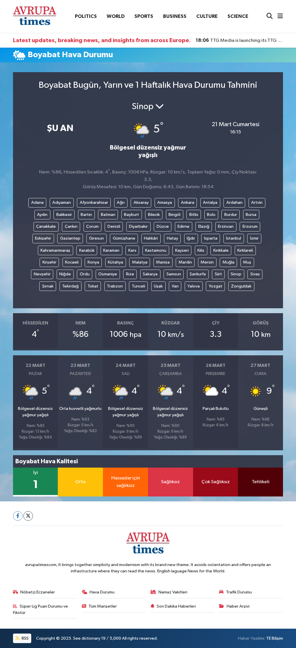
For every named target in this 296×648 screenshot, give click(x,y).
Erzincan (226, 226)
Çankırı (71, 226)
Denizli (114, 226)
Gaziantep (70, 238)
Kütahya (115, 262)
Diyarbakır (138, 226)
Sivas (255, 274)
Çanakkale (46, 226)
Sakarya (150, 274)
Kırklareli (245, 250)
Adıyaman (61, 202)
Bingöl (174, 214)
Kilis (200, 250)
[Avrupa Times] (34, 16)
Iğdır (191, 238)
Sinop (236, 274)
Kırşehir (49, 262)
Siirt (218, 274)
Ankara (187, 202)
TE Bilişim (274, 638)
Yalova (193, 286)
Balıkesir (64, 214)
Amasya (164, 202)
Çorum (92, 226)
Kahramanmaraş (55, 250)
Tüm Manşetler (102, 606)
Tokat (93, 286)
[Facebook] (18, 516)
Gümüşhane (124, 238)
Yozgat (215, 286)
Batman (108, 214)
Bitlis (193, 214)
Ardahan (234, 202)
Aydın (42, 214)
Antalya (210, 202)
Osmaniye (107, 274)
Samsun (173, 274)
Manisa (163, 262)
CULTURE (207, 16)
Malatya (139, 262)
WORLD (116, 16)
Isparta (210, 238)
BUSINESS (174, 16)
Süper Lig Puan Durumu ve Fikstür (40, 609)
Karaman (111, 250)
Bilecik (154, 214)
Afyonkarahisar (94, 202)
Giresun (96, 238)
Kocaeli (72, 262)
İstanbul (233, 238)
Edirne (183, 226)
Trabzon (115, 286)
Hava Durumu (102, 592)
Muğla (228, 262)
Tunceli (138, 286)
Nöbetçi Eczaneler (37, 592)
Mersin (207, 262)
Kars (132, 250)
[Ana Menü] (278, 16)
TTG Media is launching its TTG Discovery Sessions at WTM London (239, 40)
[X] (28, 516)
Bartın (86, 214)
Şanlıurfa (198, 274)
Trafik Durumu (239, 592)
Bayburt (131, 214)
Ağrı (121, 202)
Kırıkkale (221, 250)
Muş (247, 262)
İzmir (254, 238)
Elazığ (203, 226)
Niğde (65, 274)
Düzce (163, 226)
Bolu (211, 214)
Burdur (230, 214)
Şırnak (47, 286)
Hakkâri (151, 238)
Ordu (85, 274)
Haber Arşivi (238, 606)
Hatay (172, 238)
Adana (37, 202)
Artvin (256, 202)
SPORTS (143, 16)
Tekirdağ (70, 286)
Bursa (251, 214)
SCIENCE (237, 16)
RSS (25, 638)
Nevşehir (42, 274)
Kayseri (182, 250)
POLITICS (86, 16)
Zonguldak (241, 286)
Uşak (158, 286)
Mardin (185, 262)
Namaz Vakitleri (172, 592)
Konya (93, 262)
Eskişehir (43, 238)
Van (175, 286)
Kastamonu (155, 250)
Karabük (87, 250)
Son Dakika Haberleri (176, 606)
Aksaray (141, 202)
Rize (130, 274)
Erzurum (250, 226)
